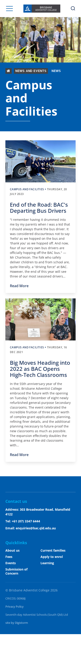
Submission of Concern (16, 571)
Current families (52, 550)
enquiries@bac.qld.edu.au (36, 528)
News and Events (31, 71)
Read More (19, 285)
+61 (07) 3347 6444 (26, 521)
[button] (9, 8)
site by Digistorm (16, 623)
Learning (47, 563)
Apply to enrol (51, 557)
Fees (8, 557)
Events (10, 563)
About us (12, 550)
